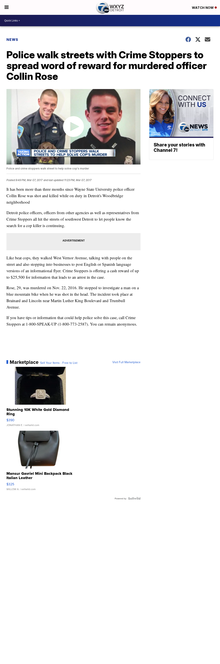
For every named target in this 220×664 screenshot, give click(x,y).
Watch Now (203, 8)
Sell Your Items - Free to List (58, 362)
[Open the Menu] (6, 7)
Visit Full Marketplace (126, 362)
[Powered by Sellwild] (134, 498)
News (12, 39)
